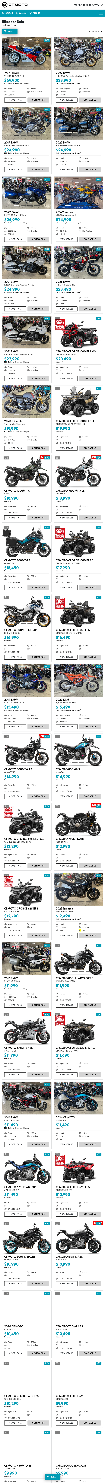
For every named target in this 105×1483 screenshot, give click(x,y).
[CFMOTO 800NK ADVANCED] (78, 958)
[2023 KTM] (78, 680)
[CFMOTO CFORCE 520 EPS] (78, 1167)
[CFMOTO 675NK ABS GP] (26, 1167)
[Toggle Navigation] (101, 13)
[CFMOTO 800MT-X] (78, 750)
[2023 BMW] (78, 123)
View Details (15, 100)
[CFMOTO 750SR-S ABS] (78, 819)
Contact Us (38, 100)
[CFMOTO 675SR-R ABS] (26, 1028)
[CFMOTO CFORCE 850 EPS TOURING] (78, 610)
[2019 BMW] (26, 123)
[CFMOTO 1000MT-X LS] (78, 471)
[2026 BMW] (78, 262)
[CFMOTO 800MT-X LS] (26, 750)
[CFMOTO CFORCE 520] (78, 1376)
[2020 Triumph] (26, 401)
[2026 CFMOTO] (78, 1098)
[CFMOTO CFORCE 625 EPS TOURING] (26, 819)
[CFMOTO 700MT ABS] (78, 1307)
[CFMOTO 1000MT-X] (26, 471)
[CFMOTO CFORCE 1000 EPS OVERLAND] (78, 401)
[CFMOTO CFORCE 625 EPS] (26, 889)
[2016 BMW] (26, 958)
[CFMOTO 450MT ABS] (26, 1446)
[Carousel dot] (16, 135)
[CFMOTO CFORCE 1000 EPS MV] (78, 332)
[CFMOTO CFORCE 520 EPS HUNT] (78, 1028)
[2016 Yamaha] (78, 193)
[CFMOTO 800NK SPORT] (26, 1237)
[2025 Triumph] (78, 889)
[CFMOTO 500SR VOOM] (78, 1446)
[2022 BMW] (78, 53)
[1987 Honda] (26, 53)
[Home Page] (14, 4)
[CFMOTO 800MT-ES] (26, 541)
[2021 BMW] (26, 262)
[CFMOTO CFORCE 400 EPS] (26, 1376)
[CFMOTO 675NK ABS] (78, 1237)
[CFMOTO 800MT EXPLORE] (26, 610)
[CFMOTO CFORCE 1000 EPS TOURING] (78, 541)
